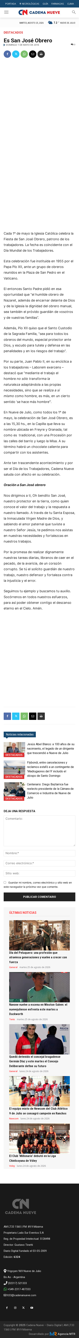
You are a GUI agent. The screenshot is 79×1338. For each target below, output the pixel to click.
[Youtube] (31, 1308)
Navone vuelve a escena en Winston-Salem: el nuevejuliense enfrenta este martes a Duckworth (38, 1009)
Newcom (14, 1119)
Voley (12, 1166)
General (13, 967)
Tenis (12, 1019)
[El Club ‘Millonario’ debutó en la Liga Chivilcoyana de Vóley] (39, 1138)
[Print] (41, 54)
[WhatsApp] (24, 54)
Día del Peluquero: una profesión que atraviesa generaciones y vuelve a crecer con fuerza (38, 957)
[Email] (32, 54)
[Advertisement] (39, 102)
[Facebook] (7, 54)
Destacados (13, 32)
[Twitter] (15, 54)
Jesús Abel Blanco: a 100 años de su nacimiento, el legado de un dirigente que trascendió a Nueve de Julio (50, 748)
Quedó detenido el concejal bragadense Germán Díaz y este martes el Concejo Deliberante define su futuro (34, 1061)
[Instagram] (15, 1308)
